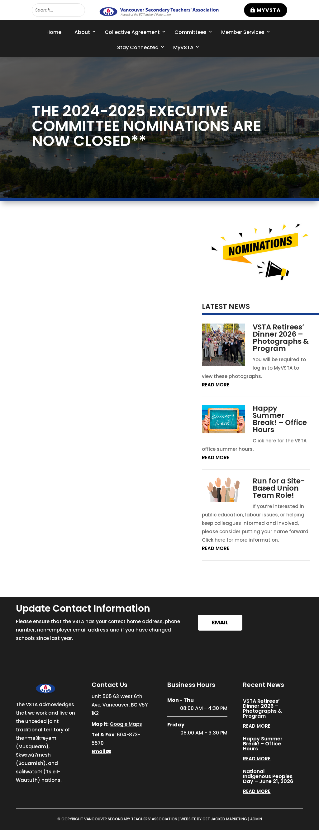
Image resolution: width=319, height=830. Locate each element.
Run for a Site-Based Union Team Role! (279, 488)
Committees (190, 32)
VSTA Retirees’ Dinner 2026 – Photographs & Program (281, 337)
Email (220, 622)
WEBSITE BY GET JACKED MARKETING (213, 819)
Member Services (242, 32)
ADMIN (256, 819)
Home (53, 32)
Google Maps (126, 724)
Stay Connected (138, 47)
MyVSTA (269, 10)
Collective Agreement (132, 32)
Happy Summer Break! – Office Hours (280, 419)
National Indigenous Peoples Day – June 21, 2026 (268, 776)
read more (215, 384)
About (82, 32)
